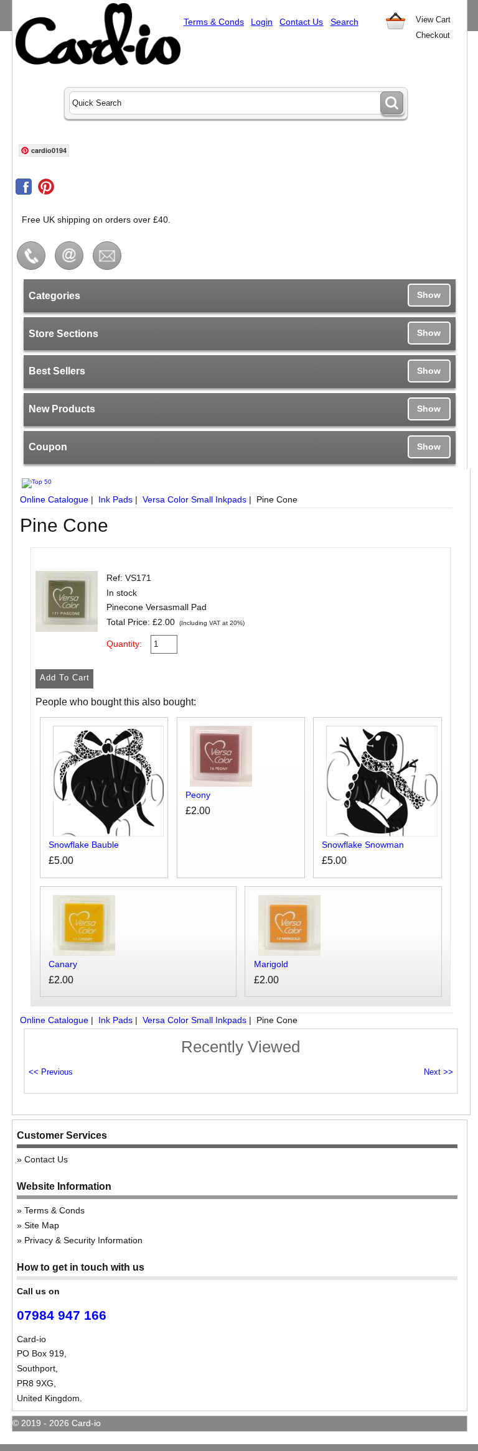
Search (344, 22)
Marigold (271, 964)
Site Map (41, 1225)
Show (429, 295)
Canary (63, 964)
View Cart (433, 19)
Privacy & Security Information (83, 1240)
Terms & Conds (214, 22)
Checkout (433, 35)
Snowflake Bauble (84, 845)
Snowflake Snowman (363, 845)
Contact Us (301, 22)
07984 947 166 (61, 1315)
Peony (197, 795)
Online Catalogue (54, 499)
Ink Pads (115, 499)
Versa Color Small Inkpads (194, 499)
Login (262, 22)
